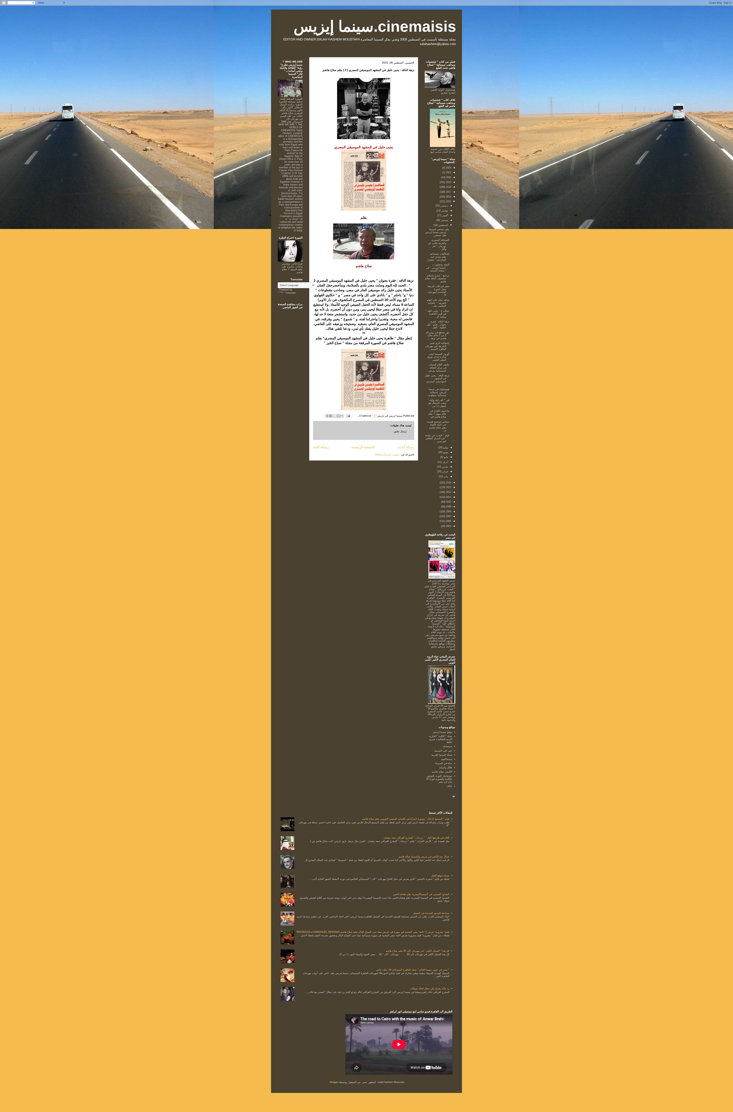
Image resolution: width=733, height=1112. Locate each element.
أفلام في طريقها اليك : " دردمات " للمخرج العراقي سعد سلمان (416, 837)
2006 (448, 521)
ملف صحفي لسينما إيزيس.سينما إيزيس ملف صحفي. (437, 232)
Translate (290, 292)
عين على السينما (443, 750)
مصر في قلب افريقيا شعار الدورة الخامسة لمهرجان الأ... (438, 291)
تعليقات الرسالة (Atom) (387, 454)
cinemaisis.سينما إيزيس (375, 26)
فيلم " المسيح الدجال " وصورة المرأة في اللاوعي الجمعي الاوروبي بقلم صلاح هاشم (405, 818)
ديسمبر (444, 205)
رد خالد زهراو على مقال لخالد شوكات (429, 988)
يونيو (445, 452)
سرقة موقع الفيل (440, 875)
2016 (448, 196)
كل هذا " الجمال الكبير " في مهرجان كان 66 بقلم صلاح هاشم (417, 950)
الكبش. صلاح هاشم (442, 771)
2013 (448, 487)
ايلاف (449, 786)
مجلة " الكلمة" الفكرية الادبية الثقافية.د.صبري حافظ (440, 739)
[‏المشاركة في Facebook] (331, 416)
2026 (448, 167)
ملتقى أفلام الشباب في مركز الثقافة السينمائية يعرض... (437, 367)
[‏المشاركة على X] (334, 416)
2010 (448, 501)
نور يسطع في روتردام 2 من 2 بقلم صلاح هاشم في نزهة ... (437, 335)
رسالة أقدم (321, 447)
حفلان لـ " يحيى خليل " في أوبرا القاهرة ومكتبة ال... (437, 313)
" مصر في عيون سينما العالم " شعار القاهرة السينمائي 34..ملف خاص (412, 969)
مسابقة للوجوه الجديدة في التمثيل (431, 913)
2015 (448, 201)
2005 (448, 526)
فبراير (444, 471)
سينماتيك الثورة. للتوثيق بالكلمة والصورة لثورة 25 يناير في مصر (439, 778)
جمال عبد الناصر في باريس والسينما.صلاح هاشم (424, 856)
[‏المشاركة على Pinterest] (327, 416)
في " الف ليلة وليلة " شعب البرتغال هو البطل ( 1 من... (438, 403)
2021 (448, 172)
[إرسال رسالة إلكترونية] (348, 415)
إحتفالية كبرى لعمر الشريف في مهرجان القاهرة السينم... (437, 346)
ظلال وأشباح (445, 767)
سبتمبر (444, 220)
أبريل (445, 461)
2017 (448, 191)
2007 (448, 516)
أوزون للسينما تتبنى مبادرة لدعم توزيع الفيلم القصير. (438, 356)
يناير (445, 476)
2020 (448, 177)
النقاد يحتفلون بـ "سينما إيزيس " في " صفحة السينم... (437, 267)
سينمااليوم (446, 759)
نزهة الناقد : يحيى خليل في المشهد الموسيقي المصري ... (437, 380)
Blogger (334, 1082)
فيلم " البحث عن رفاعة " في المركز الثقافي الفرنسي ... (437, 438)
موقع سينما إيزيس (442, 732)
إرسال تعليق (400, 431)
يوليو (445, 447)
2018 (448, 186)
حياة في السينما (443, 763)
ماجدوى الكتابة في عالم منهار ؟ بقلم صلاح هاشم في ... (438, 413)
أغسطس (443, 225)
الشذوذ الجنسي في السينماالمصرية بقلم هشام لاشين (421, 894)
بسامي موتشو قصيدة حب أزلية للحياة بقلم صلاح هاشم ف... (438, 426)
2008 (448, 511)
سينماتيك (447, 746)
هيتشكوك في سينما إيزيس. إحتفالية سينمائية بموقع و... (437, 392)
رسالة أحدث (405, 447)
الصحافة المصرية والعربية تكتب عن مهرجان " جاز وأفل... (438, 244)
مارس (444, 466)
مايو (445, 457)
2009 (448, 506)
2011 (448, 497)
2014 (448, 482)
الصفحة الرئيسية (363, 447)
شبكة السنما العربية (441, 754)
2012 (448, 492)
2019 (448, 182)
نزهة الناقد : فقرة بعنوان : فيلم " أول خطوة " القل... (438, 324)
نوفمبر (444, 210)
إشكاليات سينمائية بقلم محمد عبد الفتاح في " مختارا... (437, 256)
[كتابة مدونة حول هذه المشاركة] (338, 416)
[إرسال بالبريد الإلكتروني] (342, 416)
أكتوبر (444, 215)
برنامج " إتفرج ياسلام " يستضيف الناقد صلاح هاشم (437, 278)
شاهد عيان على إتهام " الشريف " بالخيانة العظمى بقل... (437, 302)
